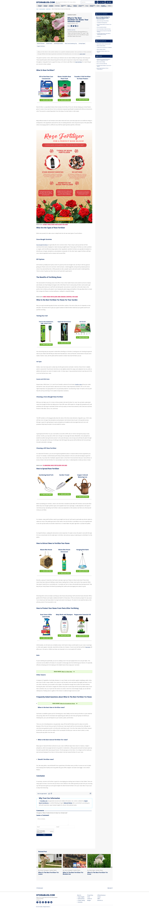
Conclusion (99, 36)
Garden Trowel (64, 475)
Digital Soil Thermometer (64, 321)
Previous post (40, 888)
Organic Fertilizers (41, 46)
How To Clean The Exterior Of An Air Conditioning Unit (102, 69)
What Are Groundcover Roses (67, 703)
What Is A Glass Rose (67, 671)
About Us (79, 895)
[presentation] (37, 867)
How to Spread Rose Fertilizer (101, 27)
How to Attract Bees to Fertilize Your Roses (104, 29)
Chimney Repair (82, 43)
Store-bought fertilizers (42, 244)
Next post (110, 888)
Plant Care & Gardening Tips (71, 43)
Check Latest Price (47, 100)
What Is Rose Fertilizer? (100, 19)
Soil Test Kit (82, 321)
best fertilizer (78, 62)
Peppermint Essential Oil (82, 614)
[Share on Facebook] (71, 26)
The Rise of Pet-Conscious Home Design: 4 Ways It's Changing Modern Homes (103, 60)
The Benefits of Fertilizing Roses (102, 22)
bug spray (87, 647)
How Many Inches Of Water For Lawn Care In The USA (104, 66)
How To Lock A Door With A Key (102, 63)
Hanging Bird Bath (82, 549)
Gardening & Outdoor (58, 43)
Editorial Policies (68, 803)
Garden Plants (49, 43)
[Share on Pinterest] (75, 26)
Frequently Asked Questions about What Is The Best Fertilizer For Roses (103, 34)
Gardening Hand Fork (46, 475)
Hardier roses (78, 384)
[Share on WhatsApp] (78, 26)
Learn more (82, 54)
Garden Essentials (40, 43)
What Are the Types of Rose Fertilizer (103, 20)
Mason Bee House (46, 549)
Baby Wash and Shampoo (64, 614)
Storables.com (43, 801)
